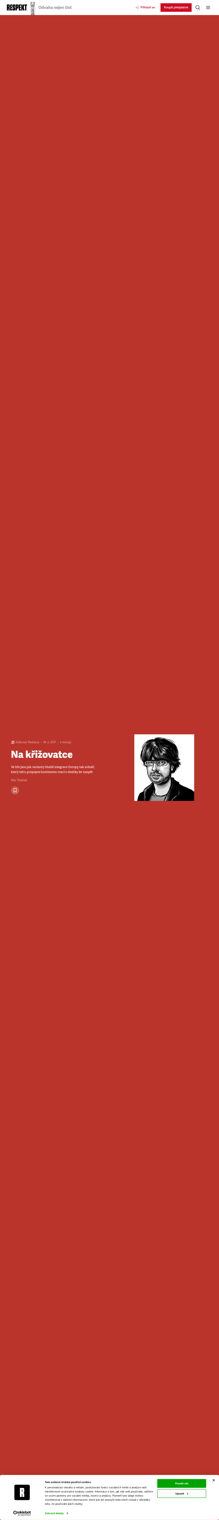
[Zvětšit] (164, 767)
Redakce (33, 742)
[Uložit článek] (15, 790)
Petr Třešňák (19, 780)
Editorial (21, 742)
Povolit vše (181, 1483)
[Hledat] (198, 7)
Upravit (179, 1493)
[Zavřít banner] (213, 1480)
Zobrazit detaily (54, 1513)
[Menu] (208, 7)
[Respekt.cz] (17, 7)
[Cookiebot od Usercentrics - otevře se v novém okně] (22, 1513)
